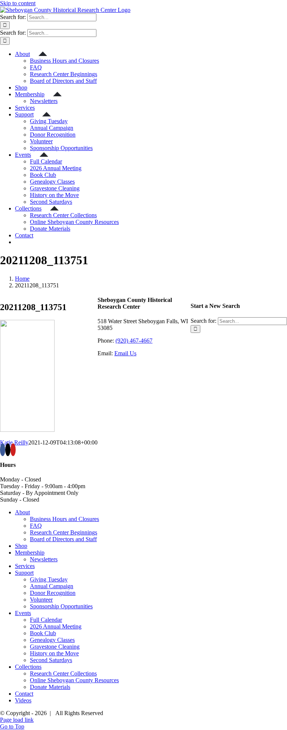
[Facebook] (2, 449)
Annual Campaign (51, 586)
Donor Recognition (52, 593)
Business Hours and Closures (64, 519)
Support (24, 573)
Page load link (17, 720)
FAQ (36, 525)
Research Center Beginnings (63, 532)
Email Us (125, 353)
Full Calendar (46, 620)
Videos (23, 700)
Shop (21, 546)
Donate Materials (50, 687)
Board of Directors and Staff (63, 539)
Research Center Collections (63, 673)
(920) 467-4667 (133, 340)
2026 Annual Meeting (55, 626)
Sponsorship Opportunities (61, 606)
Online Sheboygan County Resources (74, 680)
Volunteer (41, 599)
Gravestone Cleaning (55, 646)
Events (23, 613)
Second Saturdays (51, 660)
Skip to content (18, 3)
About (22, 512)
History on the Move (54, 653)
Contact (24, 693)
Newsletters (44, 559)
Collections (28, 667)
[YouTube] (13, 449)
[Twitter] (7, 449)
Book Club (43, 633)
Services (25, 566)
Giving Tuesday (49, 579)
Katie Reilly (14, 442)
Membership (29, 552)
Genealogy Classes (52, 640)
